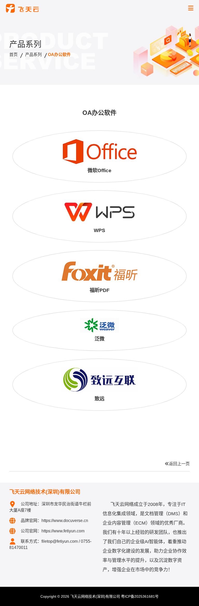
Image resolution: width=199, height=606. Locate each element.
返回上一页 (179, 464)
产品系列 (33, 54)
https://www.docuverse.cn (64, 520)
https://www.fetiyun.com (62, 531)
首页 (13, 54)
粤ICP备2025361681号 (140, 596)
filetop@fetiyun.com (59, 541)
